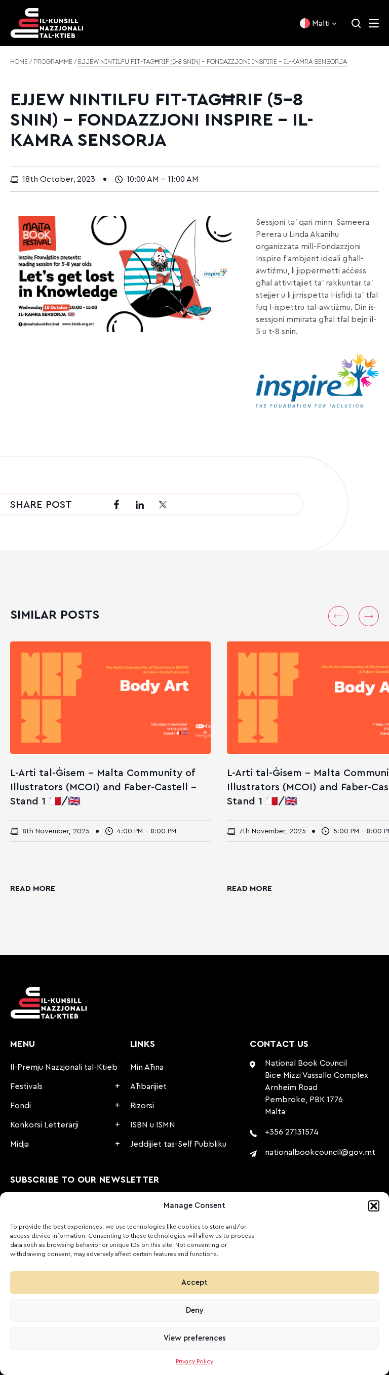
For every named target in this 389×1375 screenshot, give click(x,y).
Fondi (20, 1106)
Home (19, 62)
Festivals (26, 1086)
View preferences (195, 1338)
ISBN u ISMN (152, 1125)
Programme (52, 62)
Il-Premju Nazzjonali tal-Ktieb (64, 1067)
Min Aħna (147, 1067)
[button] (374, 1206)
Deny (195, 1310)
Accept (194, 1282)
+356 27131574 (292, 1132)
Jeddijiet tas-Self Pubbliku (178, 1144)
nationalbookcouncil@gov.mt (320, 1152)
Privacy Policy (194, 1361)
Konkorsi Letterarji (44, 1125)
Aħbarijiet (148, 1086)
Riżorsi (142, 1106)
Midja (19, 1144)
